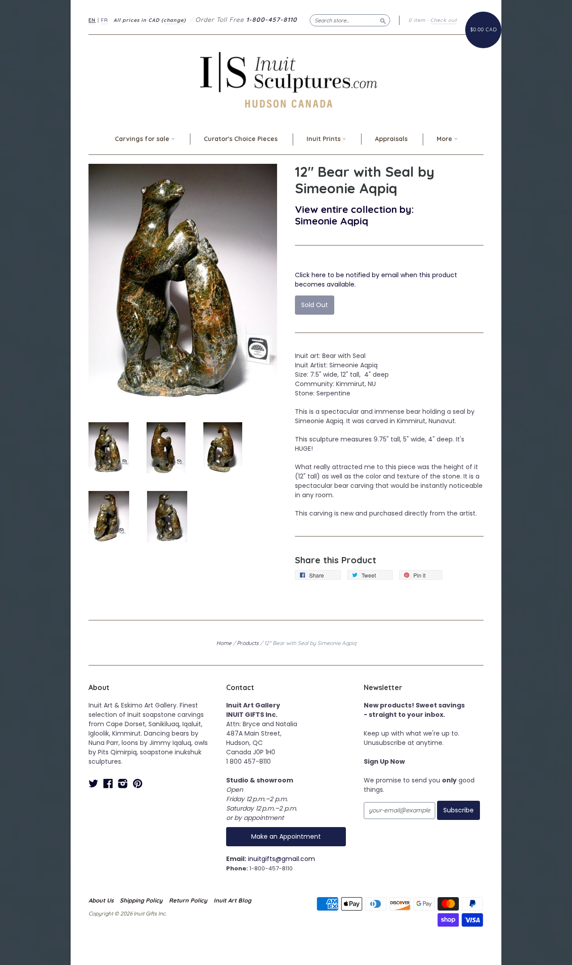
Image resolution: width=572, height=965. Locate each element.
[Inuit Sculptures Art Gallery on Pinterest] (138, 783)
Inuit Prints (324, 139)
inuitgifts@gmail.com (281, 858)
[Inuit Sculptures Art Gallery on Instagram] (123, 783)
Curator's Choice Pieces (241, 139)
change (174, 20)
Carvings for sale (143, 139)
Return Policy (188, 900)
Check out (443, 20)
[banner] (286, 79)
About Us (101, 900)
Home (223, 643)
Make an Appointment (286, 836)
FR (104, 20)
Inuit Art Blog (232, 900)
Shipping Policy (141, 900)
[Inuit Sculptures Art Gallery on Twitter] (93, 783)
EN (92, 20)
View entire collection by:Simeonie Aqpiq (354, 215)
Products (248, 643)
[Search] (383, 20)
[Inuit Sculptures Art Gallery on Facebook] (108, 783)
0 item (416, 20)
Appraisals (391, 139)
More (445, 139)
